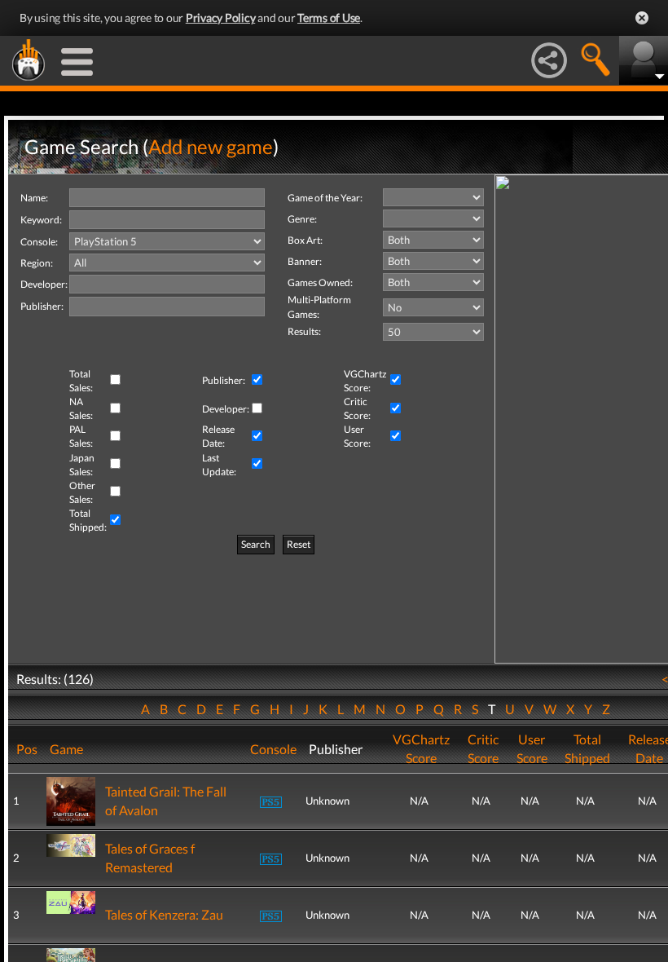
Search (255, 544)
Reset (298, 544)
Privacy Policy (221, 17)
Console (273, 749)
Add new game (210, 146)
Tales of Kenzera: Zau (164, 914)
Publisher (336, 749)
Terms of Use (328, 17)
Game (66, 749)
